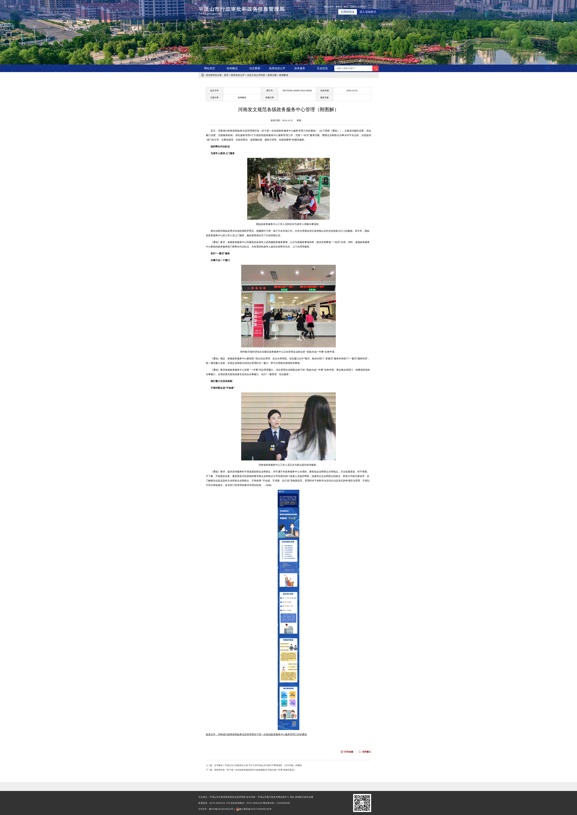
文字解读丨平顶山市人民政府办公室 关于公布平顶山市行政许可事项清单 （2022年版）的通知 (258, 765)
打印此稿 (348, 752)
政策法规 (272, 75)
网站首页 (209, 68)
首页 (226, 75)
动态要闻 (254, 68)
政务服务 (299, 68)
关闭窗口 (366, 752)
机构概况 (232, 68)
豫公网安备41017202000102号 (255, 809)
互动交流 (322, 68)
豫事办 (339, 7)
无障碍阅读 (347, 11)
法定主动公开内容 (256, 75)
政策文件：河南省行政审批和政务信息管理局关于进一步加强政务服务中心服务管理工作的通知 (256, 734)
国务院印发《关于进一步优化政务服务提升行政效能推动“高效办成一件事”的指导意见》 (255, 770)
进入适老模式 (368, 11)
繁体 (346, 7)
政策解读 (283, 75)
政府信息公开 (277, 68)
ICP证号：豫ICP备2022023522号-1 (216, 809)
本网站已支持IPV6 (358, 7)
